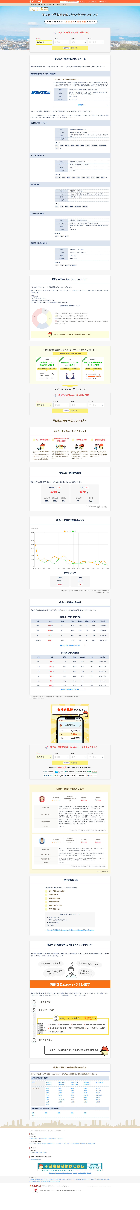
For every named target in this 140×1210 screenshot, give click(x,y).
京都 (46, 1112)
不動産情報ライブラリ (83, 590)
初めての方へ (83, 1)
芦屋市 (98, 1088)
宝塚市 (72, 1095)
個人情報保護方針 (82, 1173)
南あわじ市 (61, 1099)
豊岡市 (60, 1097)
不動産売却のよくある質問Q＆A (87, 1143)
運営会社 (89, 1173)
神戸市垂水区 (74, 1082)
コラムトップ (32, 1143)
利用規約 (75, 1173)
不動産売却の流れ (92, 1)
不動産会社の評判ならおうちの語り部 (100, 1179)
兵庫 (72, 1112)
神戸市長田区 (99, 1082)
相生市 (47, 1088)
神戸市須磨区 (61, 1082)
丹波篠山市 (99, 1095)
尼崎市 (47, 1090)
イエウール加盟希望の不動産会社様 (68, 1)
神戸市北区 (49, 1082)
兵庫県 (58, 4)
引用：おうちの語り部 (102, 871)
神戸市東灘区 (74, 1084)
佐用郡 (85, 1102)
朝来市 (85, 1088)
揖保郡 (98, 1099)
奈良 (85, 1112)
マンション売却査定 (42, 1138)
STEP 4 (90, 38)
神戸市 (33, 1082)
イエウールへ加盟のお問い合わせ (64, 1173)
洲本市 (47, 1095)
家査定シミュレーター (104, 1)
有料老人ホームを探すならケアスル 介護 (50, 1181)
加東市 (60, 1092)
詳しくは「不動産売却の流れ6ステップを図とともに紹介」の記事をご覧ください (70, 930)
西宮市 (72, 1097)
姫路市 (98, 1097)
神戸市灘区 (49, 1084)
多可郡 (98, 1102)
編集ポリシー (52, 1173)
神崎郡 (72, 1102)
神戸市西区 (61, 1084)
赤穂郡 (85, 1099)
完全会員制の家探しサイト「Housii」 (38, 1152)
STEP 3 (73, 38)
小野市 (85, 1090)
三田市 (85, 1092)
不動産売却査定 (33, 1138)
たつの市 (86, 1095)
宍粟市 (98, 1092)
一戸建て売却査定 (52, 1138)
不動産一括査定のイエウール (36, 4)
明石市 (60, 1088)
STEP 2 (55, 38)
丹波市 (47, 1097)
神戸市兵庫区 (87, 1084)
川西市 (72, 1092)
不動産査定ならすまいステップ (83, 1179)
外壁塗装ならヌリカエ (34, 1181)
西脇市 (85, 1097)
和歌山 (33, 1115)
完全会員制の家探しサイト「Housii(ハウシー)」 (63, 1179)
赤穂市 (72, 1088)
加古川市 (98, 1090)
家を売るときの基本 (41, 1143)
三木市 (47, 1099)
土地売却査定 (60, 1138)
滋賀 (33, 1112)
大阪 (59, 1112)
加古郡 (47, 1102)
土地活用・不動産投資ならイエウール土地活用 (40, 1179)
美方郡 (47, 1104)
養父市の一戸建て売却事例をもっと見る (70, 645)
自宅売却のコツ (60, 1143)
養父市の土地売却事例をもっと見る (70, 689)
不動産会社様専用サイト (35, 1159)
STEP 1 (38, 38)
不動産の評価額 (75, 1143)
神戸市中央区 (87, 1082)
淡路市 (60, 1090)
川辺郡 (60, 1102)
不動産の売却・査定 (50, 4)
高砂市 (60, 1095)
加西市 (47, 1092)
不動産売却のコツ (51, 1143)
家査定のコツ (67, 1143)
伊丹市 (72, 1090)
